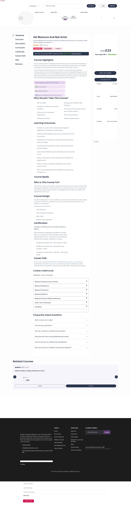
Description (20, 43)
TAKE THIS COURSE (105, 73)
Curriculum (20, 48)
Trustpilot (2, 1)
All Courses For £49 (106, 79)
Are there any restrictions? (43, 325)
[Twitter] (27, 457)
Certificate (19, 52)
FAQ (17, 60)
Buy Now (91, 386)
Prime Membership (65, 18)
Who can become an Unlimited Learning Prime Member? (53, 347)
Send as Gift (28, 501)
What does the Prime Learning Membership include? (52, 336)
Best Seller (38, 48)
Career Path (20, 56)
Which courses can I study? (44, 320)
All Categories (32, 6)
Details (40, 386)
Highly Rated (48, 48)
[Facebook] (22, 457)
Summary (20, 35)
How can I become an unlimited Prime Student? (50, 331)
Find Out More (76, 53)
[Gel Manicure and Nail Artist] (105, 40)
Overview (19, 39)
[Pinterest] (38, 457)
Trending (58, 48)
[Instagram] (33, 457)
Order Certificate (73, 17)
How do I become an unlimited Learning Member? (51, 342)
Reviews (19, 64)
